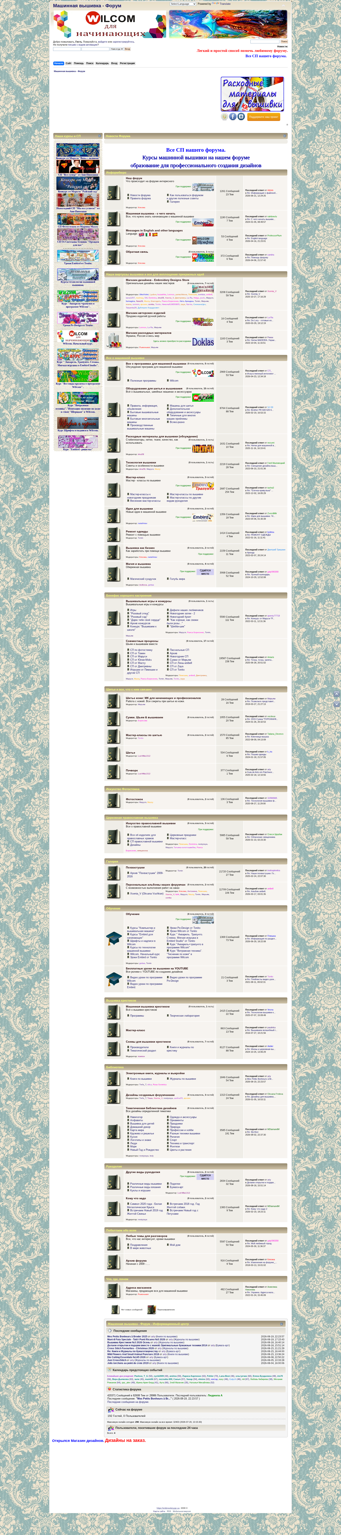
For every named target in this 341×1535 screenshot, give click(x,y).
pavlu (202, 298)
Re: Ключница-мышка (258, 736)
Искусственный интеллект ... (261, 373)
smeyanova (142, 850)
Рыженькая (144, 347)
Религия (175, 1136)
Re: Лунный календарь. (258, 574)
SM (145, 298)
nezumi (270, 443)
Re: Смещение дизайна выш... (262, 466)
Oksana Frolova (275, 1094)
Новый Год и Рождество (144, 1149)
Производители (139, 1047)
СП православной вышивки (146, 841)
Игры (133, 610)
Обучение (133, 914)
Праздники (176, 1123)
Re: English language (257, 238)
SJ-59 (270, 407)
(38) (261, 1379)
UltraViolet (144, 294)
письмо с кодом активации (82, 45)
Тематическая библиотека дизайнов (151, 1108)
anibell (209, 294)
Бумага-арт (176, 1187)
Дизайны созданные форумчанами (150, 1094)
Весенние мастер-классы (145, 500)
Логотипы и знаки (140, 1139)
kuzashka (161, 294)
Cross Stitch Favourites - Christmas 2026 (130, 1348)
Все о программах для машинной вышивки (156, 363)
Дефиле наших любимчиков (186, 610)
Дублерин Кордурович (148, 308)
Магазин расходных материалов (148, 332)
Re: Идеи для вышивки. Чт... (261, 516)
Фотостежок (134, 799)
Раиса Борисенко (170, 301)
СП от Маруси (138, 656)
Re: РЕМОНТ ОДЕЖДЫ (259, 535)
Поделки (175, 1183)
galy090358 (272, 572)
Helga (196, 298)
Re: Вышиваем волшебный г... (262, 1030)
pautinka (271, 1027)
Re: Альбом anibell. (256, 891)
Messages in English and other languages (154, 230)
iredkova (143, 585)
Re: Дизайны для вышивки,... (261, 1096)
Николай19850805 (171, 304)
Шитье (130, 752)
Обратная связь (137, 251)
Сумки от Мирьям (180, 659)
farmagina (130, 301)
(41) (147, 1382)
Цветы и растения (180, 1149)
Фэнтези (175, 1146)
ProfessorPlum (274, 235)
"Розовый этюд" (139, 613)
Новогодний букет (180, 616)
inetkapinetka (273, 870)
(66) (164, 1382)
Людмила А (215, 1395)
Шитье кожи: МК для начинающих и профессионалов (163, 698)
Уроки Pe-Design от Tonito (185, 927)
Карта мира (137, 1130)
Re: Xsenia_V (253, 294)
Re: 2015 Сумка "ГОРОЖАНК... (262, 719)
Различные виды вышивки (146, 1183)
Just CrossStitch (116, 1360)
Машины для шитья (181, 405)
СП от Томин (137, 653)
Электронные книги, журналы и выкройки (155, 1073)
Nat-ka (189, 304)
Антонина (192, 891)
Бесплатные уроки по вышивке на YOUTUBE (157, 968)
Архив (173, 653)
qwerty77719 (273, 616)
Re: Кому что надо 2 (257, 1209)
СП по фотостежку (141, 649)
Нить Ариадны (187, 301)
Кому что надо (136, 1198)
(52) (201, 1382)
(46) (226, 1376)
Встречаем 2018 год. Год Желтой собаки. (183, 1205)
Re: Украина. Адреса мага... (261, 1292)
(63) (194, 1376)
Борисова (142, 720)
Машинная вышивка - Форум (87, 5)
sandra (270, 254)
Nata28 (139, 301)
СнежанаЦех (199, 304)
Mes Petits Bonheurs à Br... (260, 1079)
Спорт (173, 1139)
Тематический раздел (143, 1050)
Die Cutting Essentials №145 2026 (126, 1357)
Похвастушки (135, 867)
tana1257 (130, 298)
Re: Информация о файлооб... (262, 193)
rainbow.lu (272, 216)
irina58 (161, 298)
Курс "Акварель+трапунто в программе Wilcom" (185, 946)
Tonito (158, 304)
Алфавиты (136, 1120)
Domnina (153, 298)
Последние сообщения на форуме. (128, 1401)
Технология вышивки (141, 462)
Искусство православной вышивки (151, 823)
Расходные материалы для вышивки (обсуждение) (162, 436)
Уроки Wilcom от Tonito (183, 931)
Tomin (197, 301)
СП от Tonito (177, 669)
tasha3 (270, 487)
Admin (270, 190)
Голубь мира (177, 578)
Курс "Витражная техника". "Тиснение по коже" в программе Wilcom (184, 954)
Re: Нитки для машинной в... (261, 445)
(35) (179, 1382)
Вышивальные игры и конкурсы (148, 601)
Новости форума (140, 195)
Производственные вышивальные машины (140, 427)
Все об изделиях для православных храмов (141, 836)
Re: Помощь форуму (257, 257)
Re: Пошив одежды (256, 754)
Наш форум (134, 178)
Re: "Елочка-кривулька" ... (260, 490)
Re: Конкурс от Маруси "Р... (260, 618)
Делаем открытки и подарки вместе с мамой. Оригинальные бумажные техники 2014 (157, 1345)
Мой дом (175, 1244)
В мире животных (140, 1248)
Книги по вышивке (141, 1078)
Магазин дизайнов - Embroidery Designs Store (157, 280)
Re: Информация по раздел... (261, 938)
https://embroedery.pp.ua (168, 1508)
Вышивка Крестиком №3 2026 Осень (128, 1342)
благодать (156, 301)
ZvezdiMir (272, 513)
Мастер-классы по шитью (144, 735)
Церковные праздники (183, 834)
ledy (152, 1156)
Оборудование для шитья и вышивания (154, 388)
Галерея (175, 201)
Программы (137, 1015)
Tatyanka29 (131, 308)
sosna (128, 304)
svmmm (136, 304)
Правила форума (140, 198)
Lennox (170, 294)
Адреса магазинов (139, 1287)
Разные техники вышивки (185, 1133)
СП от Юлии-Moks (141, 659)
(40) (161, 1376)
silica (149, 1084)
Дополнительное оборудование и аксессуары (183, 410)
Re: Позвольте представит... (261, 701)
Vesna (270, 1009)
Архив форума (136, 1260)
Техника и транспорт (182, 1143)
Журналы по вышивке (183, 1078)
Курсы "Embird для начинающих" (140, 936)
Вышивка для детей (142, 1123)
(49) (128, 1382)
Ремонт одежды (137, 531)
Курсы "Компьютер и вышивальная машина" (141, 929)
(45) (139, 1379)
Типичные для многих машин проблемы (181, 417)
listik (177, 894)
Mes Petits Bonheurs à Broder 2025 (127, 1336)
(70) (212, 1376)
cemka (151, 304)
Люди (133, 1143)
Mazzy (147, 301)
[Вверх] (337, 694)
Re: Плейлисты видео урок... (261, 979)
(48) (264, 1376)
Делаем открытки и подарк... (261, 1182)
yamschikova (181, 294)
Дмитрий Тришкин (276, 549)
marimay (139, 298)
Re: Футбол (252, 1132)
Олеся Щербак (274, 834)
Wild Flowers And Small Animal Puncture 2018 (133, 1354)
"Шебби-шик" (177, 626)
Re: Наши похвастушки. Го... (261, 873)
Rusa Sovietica (160, 1084)
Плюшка (271, 936)
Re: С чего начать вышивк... (261, 219)
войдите (102, 42)
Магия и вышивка (138, 563)
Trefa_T (142, 1084)
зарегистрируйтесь (123, 42)
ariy (269, 769)
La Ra (189, 298)
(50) (143, 1376)
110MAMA (272, 798)
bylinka (270, 532)
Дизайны (135, 844)
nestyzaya (202, 844)
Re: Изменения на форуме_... (262, 1262)
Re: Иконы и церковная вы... (261, 1049)
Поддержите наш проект (263, 116)
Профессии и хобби (181, 1130)
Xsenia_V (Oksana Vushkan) (146, 893)
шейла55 (178, 1098)
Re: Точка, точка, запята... (260, 660)
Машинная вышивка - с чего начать (150, 213)
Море (133, 1146)
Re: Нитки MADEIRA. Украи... (261, 340)
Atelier (270, 1046)
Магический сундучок (143, 578)
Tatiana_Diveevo (275, 734)
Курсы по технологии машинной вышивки (141, 949)
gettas (151, 585)
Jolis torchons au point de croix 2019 (128, 1363)
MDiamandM (273, 1129)
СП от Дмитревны (140, 666)
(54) (191, 1379)
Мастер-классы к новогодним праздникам (141, 496)
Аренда (250, 552)
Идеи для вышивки (139, 508)
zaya (183, 304)
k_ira (269, 751)
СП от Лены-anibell (181, 662)
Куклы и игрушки (140, 1190)
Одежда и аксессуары (183, 1117)
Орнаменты (177, 1120)
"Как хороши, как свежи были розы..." (182, 621)
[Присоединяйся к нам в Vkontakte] (241, 119)
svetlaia (201, 294)
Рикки (270, 337)
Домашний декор (140, 1126)
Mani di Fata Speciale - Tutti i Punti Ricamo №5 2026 (136, 1339)
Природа (175, 1126)
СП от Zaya (176, 666)
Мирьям (205, 301)
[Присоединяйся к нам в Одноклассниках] (224, 119)
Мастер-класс (135, 477)
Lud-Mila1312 (144, 756)
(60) (244, 1376)
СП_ (269, 370)
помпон (141, 1056)
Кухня (133, 1136)
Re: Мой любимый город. (259, 1243)
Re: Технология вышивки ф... (261, 801)
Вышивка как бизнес (140, 547)
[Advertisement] (136, 103)
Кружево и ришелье (142, 1133)
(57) (179, 1379)
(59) (175, 1376)
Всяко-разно (177, 422)
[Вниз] (337, 704)
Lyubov (153, 294)
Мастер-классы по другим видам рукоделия (184, 499)
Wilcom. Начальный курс (145, 954)
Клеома (141, 207)
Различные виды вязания (145, 1187)
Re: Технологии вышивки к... (261, 1012)
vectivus (271, 716)
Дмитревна (180, 298)
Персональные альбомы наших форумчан (155, 884)
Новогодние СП (179, 656)
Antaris (270, 657)
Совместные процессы (142, 641)
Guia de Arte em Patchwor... (260, 772)
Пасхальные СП (179, 649)
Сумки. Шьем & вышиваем (144, 717)
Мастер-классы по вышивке (186, 494)
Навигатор (136, 1117)
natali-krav (142, 523)
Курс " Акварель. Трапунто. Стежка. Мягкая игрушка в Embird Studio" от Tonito (185, 937)
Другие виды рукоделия (143, 1172)
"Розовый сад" (138, 616)
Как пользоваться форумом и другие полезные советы (185, 197)
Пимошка (192, 294)
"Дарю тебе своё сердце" (145, 619)
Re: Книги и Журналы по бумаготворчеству (132, 1351)
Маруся (209, 298)
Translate (225, 3)
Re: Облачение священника (261, 837)
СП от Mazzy (138, 662)
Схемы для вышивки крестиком (148, 1041)
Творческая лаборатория (185, 1015)
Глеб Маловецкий (276, 463)
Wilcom (174, 380)
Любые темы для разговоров (146, 1236)
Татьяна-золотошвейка (185, 847)
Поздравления (138, 1244)
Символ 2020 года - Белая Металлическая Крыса (144, 1205)
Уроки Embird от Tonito (143, 957)
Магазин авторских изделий (145, 312)
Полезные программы (143, 380)
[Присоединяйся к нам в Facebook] (233, 119)
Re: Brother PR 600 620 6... (260, 410)
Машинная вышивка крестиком (148, 1006)
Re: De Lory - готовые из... (260, 320)
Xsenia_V (169, 298)
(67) (151, 1379)
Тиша (150, 1098)
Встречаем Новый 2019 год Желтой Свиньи (145, 1212)
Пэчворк (132, 770)
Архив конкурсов (140, 623)
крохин (144, 304)
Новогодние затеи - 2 (182, 613)
